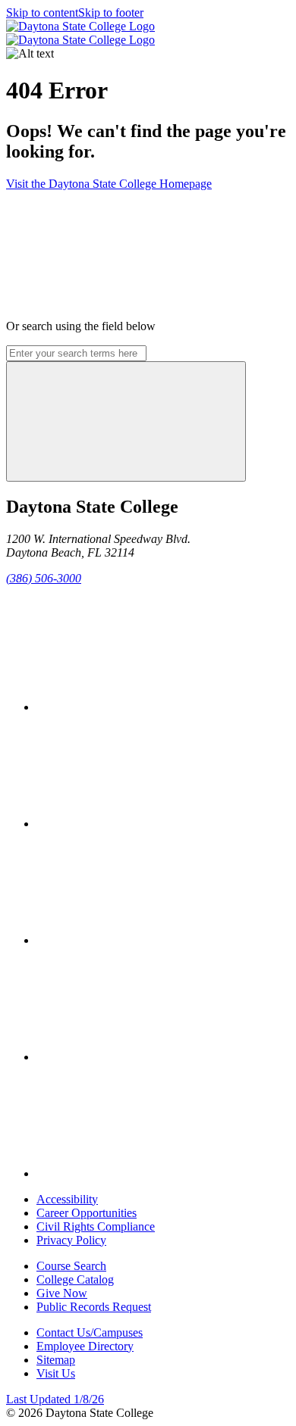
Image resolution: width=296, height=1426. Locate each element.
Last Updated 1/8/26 (55, 1399)
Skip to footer (110, 12)
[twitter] (150, 823)
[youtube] (150, 1056)
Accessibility (67, 1199)
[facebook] (150, 707)
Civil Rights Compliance (95, 1226)
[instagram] (150, 940)
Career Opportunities (86, 1212)
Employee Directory (85, 1346)
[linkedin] (150, 1173)
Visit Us (55, 1373)
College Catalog (75, 1279)
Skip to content (42, 12)
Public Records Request (93, 1306)
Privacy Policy (71, 1240)
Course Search (71, 1265)
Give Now (61, 1293)
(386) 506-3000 (43, 578)
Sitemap (55, 1359)
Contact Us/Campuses (89, 1332)
